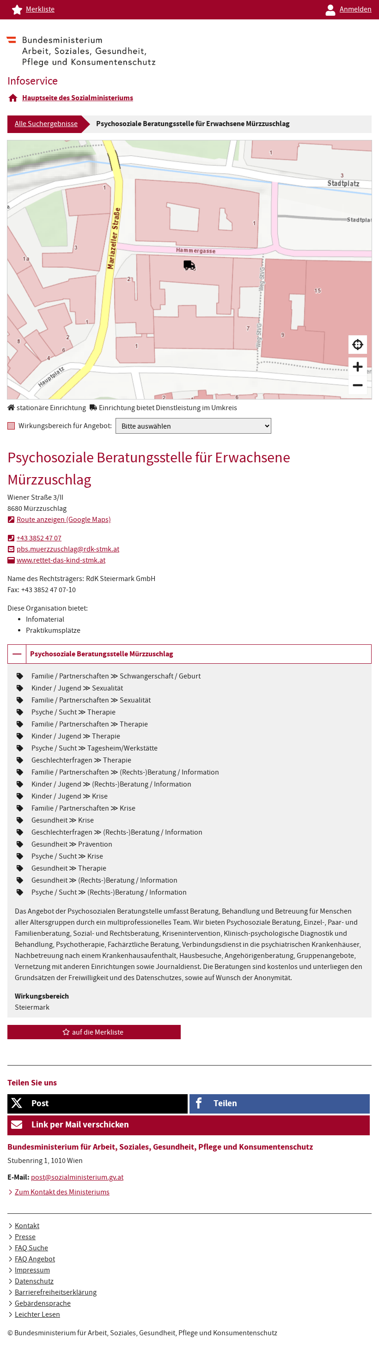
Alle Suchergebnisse (46, 124)
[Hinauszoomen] (357, 385)
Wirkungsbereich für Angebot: (65, 426)
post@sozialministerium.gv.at (77, 1178)
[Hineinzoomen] (357, 366)
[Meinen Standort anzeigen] (357, 344)
